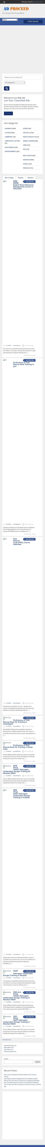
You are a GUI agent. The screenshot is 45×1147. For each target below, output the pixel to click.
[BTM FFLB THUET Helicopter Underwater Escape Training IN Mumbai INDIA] (7, 768)
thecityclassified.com (10, 1051)
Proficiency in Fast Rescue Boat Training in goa (23, 364)
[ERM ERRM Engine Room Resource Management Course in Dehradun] (7, 181)
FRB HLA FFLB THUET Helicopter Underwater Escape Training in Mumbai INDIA (16, 996)
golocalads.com (8, 1049)
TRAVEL (25, 164)
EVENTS (25, 128)
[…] (27, 352)
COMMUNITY (9, 137)
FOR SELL (26, 132)
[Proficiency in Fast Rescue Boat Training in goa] (7, 360)
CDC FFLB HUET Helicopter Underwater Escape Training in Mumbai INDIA (16, 1020)
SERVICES (26, 160)
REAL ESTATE (27, 155)
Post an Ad (33, 21)
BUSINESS (8, 128)
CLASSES (8, 132)
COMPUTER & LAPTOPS (12, 141)
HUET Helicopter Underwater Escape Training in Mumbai (18, 973)
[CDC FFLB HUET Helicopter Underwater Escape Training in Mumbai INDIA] (7, 1018)
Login (40, 2)
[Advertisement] (22, 49)
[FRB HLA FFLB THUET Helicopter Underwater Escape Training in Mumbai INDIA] (7, 994)
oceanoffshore (17, 345)
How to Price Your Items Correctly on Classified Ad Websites (21, 1080)
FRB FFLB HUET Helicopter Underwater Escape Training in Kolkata (21, 794)
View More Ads (6, 1040)
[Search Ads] (6, 88)
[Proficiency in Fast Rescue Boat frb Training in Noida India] (7, 744)
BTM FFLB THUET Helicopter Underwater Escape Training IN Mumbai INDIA (16, 769)
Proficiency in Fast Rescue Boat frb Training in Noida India (18, 747)
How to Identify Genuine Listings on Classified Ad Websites (21, 1082)
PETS (24, 149)
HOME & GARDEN (28, 141)
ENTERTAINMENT (10, 151)
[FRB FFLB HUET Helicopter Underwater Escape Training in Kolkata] (7, 790)
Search (6, 1059)
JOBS (25, 145)
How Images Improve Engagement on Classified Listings (20, 1078)
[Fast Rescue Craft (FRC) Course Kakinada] (7, 539)
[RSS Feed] (4, 2)
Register (34, 2)
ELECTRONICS (9, 147)
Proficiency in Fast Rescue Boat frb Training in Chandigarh (16, 722)
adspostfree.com (9, 1047)
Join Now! (8, 113)
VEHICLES (26, 168)
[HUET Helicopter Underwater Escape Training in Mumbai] (7, 973)
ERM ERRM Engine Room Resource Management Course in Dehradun (23, 185)
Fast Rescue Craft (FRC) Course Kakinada (21, 541)
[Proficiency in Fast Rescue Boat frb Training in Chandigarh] (7, 719)
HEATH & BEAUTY (29, 137)
